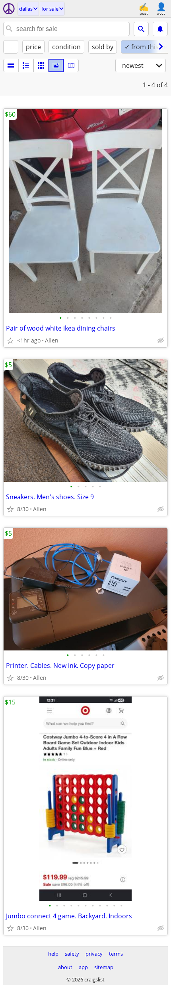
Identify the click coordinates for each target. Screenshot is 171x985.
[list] (10, 65)
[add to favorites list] (10, 340)
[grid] (41, 65)
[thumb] (25, 65)
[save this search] (160, 29)
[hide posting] (160, 340)
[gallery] (56, 65)
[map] (71, 65)
